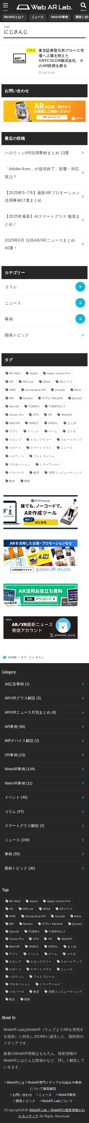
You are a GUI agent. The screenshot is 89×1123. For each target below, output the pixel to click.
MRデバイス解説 (22, 741)
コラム (11, 287)
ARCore (28, 382)
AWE (12, 390)
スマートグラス (40, 448)
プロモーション (19, 464)
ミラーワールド (50, 464)
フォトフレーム (44, 456)
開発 (27, 481)
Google (60, 390)
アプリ (13, 431)
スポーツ (15, 448)
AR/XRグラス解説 (23, 698)
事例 (9, 319)
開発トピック (17, 335)
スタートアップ (71, 439)
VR (50, 415)
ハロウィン (16, 456)
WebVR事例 (19, 783)
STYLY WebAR (52, 398)
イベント (33, 431)
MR (11, 398)
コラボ (71, 431)
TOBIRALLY (56, 406)
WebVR (14, 423)
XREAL (53, 423)
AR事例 (15, 727)
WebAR (66, 415)
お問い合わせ (22, 1095)
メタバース (16, 472)
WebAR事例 (59, 17)
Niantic (28, 398)
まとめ (71, 423)
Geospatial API (35, 390)
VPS (36, 415)
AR (11, 382)
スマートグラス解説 (24, 826)
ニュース (38, 17)
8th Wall (15, 373)
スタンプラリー (40, 439)
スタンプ (15, 439)
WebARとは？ (14, 17)
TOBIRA (34, 406)
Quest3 (14, 406)
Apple (34, 373)
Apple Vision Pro (59, 373)
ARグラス (66, 382)
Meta (77, 390)
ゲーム (53, 431)
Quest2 (77, 398)
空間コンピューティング (65, 472)
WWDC (34, 423)
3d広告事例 (17, 684)
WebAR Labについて (57, 1101)
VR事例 (15, 755)
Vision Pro (16, 415)
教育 (36, 472)
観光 (12, 481)
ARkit (46, 382)
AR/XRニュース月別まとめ (30, 712)
